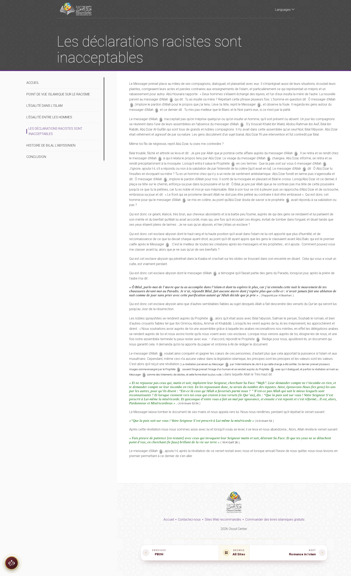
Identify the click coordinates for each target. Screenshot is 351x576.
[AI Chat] (11, 564)
